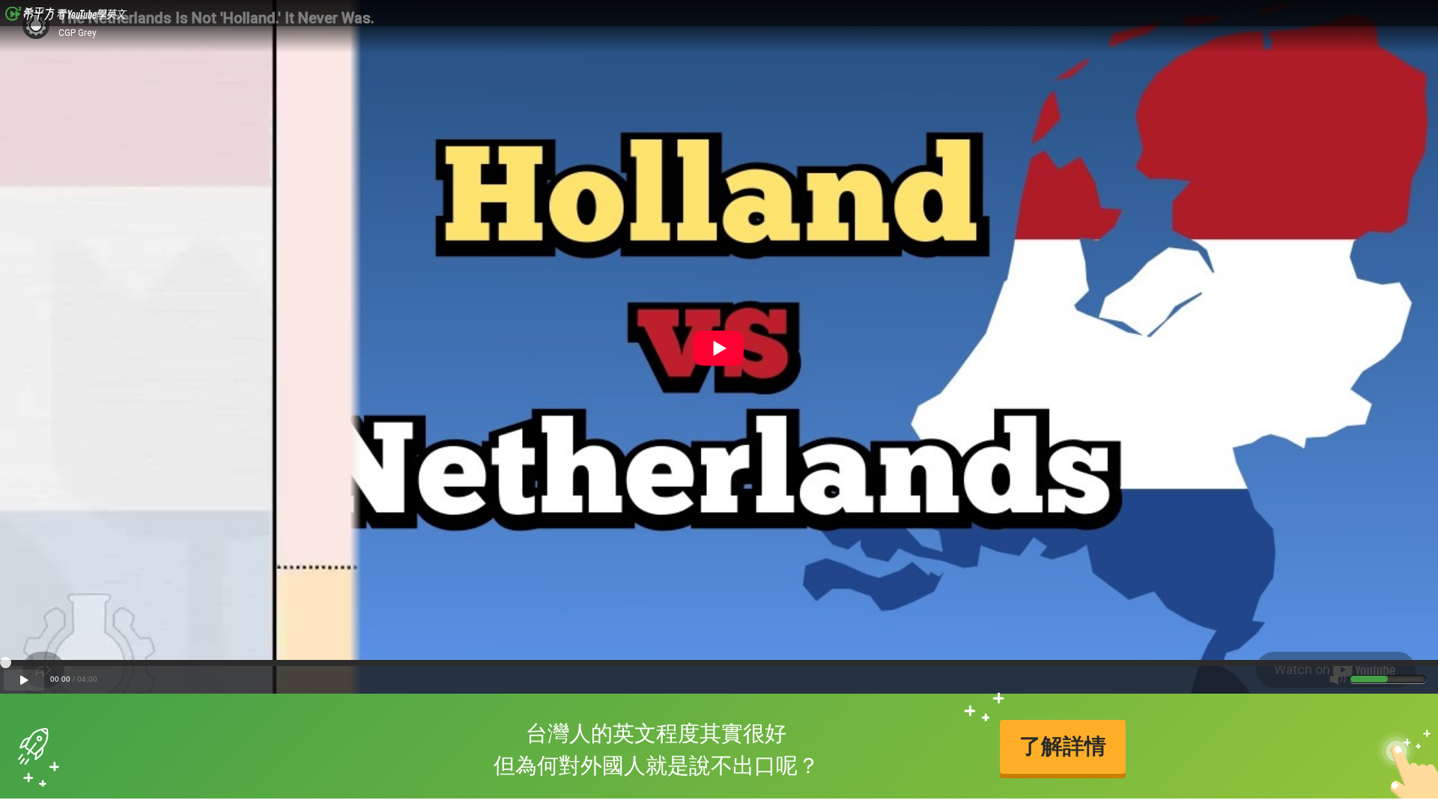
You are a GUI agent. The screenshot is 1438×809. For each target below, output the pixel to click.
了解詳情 (1062, 746)
